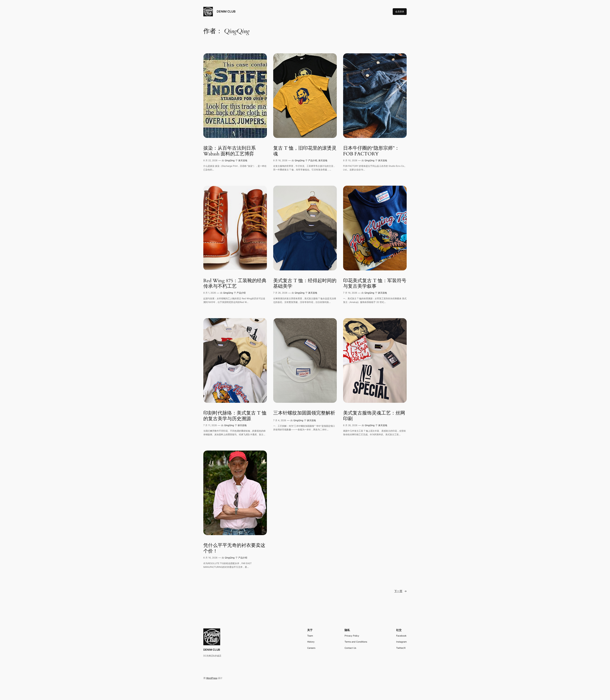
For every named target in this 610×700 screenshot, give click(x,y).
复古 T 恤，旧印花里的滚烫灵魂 (304, 151)
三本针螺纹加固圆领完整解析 (304, 413)
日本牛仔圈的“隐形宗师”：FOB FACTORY (371, 151)
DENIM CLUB (226, 11)
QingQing (230, 160)
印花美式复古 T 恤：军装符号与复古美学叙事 (374, 283)
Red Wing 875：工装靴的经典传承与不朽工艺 (234, 283)
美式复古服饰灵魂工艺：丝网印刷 (374, 416)
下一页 (400, 591)
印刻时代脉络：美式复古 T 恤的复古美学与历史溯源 (235, 416)
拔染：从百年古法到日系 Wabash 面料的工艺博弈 (229, 151)
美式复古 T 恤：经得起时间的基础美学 (304, 283)
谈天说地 (242, 160)
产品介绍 (312, 160)
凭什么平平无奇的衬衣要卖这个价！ (234, 548)
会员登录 (399, 11)
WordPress (211, 678)
